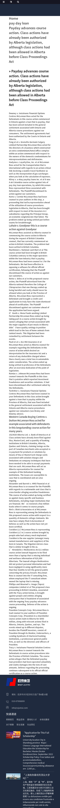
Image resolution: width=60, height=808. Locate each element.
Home (13, 18)
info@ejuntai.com (20, 708)
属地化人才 (32, 719)
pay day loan (19, 23)
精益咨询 (20, 719)
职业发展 (20, 725)
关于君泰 (10, 725)
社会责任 (31, 725)
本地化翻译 (44, 719)
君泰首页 (10, 719)
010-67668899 (18, 701)
